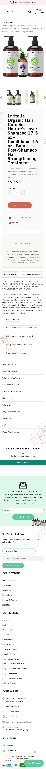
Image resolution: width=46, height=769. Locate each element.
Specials (6, 634)
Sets (11, 22)
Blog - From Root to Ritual (13, 663)
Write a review (23, 462)
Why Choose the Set (11, 411)
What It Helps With (11, 377)
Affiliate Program (9, 683)
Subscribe (23, 517)
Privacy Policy (8, 639)
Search (29, 12)
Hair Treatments (9, 580)
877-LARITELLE (12, 706)
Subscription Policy (10, 658)
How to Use (7, 398)
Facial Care (7, 595)
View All (6, 604)
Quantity (11, 188)
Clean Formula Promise (12, 391)
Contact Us (7, 629)
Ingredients (7, 418)
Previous (1, 97)
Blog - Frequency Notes (12, 678)
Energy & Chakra (9, 599)
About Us (6, 620)
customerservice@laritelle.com (19, 721)
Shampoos (6, 585)
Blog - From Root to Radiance (14, 668)
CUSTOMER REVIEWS (31, 274)
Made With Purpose (10, 431)
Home (4, 22)
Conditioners (7, 590)
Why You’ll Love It (10, 364)
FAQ (4, 425)
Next (45, 97)
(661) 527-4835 (12, 716)
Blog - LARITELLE (9, 673)
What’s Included (9, 371)
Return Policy (8, 644)
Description (10, 274)
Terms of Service (9, 649)
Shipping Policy (9, 654)
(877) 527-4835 (12, 711)
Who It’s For (7, 404)
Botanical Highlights (11, 384)
